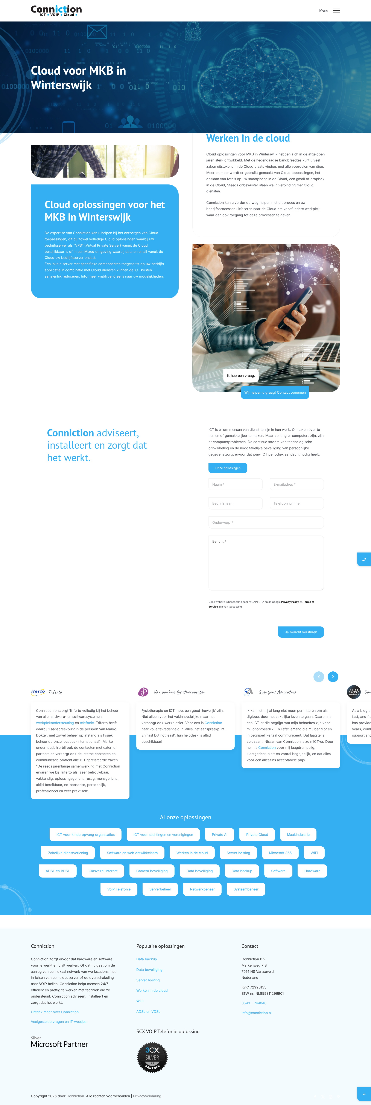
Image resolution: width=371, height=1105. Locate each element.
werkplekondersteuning (55, 723)
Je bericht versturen (301, 632)
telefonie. (87, 723)
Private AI (219, 834)
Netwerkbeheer (202, 889)
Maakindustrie (298, 834)
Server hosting (238, 853)
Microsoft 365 (280, 853)
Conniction (213, 723)
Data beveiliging (200, 871)
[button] (333, 676)
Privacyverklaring (147, 1096)
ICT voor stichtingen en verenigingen (163, 834)
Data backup (242, 871)
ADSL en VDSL (58, 871)
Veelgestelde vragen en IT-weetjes (58, 1021)
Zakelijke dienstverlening (68, 853)
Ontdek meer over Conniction (55, 1012)
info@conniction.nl (257, 1013)
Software (278, 871)
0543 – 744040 (254, 1003)
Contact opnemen (291, 392)
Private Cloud (257, 834)
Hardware (312, 871)
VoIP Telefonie (119, 889)
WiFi (314, 853)
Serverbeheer (160, 889)
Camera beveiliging (152, 871)
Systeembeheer (246, 889)
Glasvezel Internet (103, 871)
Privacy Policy (290, 601)
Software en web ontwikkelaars (132, 853)
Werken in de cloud (192, 853)
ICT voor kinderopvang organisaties (85, 834)
